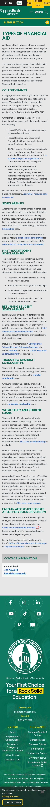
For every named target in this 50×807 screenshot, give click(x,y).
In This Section (13, 22)
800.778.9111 (25, 720)
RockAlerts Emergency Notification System (12, 747)
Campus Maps (37, 739)
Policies (44, 782)
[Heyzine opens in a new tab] (33, 625)
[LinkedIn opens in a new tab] (38, 602)
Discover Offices (37, 744)
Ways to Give (12, 755)
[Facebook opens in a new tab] (10, 602)
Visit (29, 3)
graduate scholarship (19, 403)
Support (29, 786)
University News (37, 757)
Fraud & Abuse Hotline (18, 778)
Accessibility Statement (14, 774)
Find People (37, 748)
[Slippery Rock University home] (25, 656)
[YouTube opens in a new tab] (11, 614)
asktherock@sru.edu (25, 711)
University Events (37, 753)
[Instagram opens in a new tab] (24, 602)
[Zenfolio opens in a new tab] (39, 614)
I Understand (13, 802)
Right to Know (17, 786)
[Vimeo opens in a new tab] (19, 625)
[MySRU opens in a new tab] (38, 12)
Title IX (38, 786)
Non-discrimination (12, 782)
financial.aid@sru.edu (15, 573)
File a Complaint (37, 778)
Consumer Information (36, 774)
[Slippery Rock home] (10, 12)
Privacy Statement (10, 796)
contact (13, 350)
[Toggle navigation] (31, 12)
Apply (47, 3)
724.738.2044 (11, 569)
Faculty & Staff (12, 759)
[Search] (45, 12)
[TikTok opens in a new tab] (25, 614)
